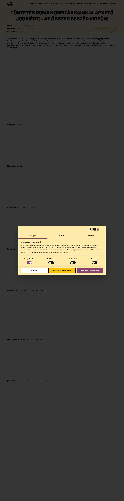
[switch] (51, 262)
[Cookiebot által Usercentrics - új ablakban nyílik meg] (90, 229)
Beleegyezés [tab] (33, 236)
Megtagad (34, 270)
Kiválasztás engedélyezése (62, 270)
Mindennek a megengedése (90, 270)
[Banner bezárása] (102, 229)
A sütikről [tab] (91, 236)
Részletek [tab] (62, 236)
